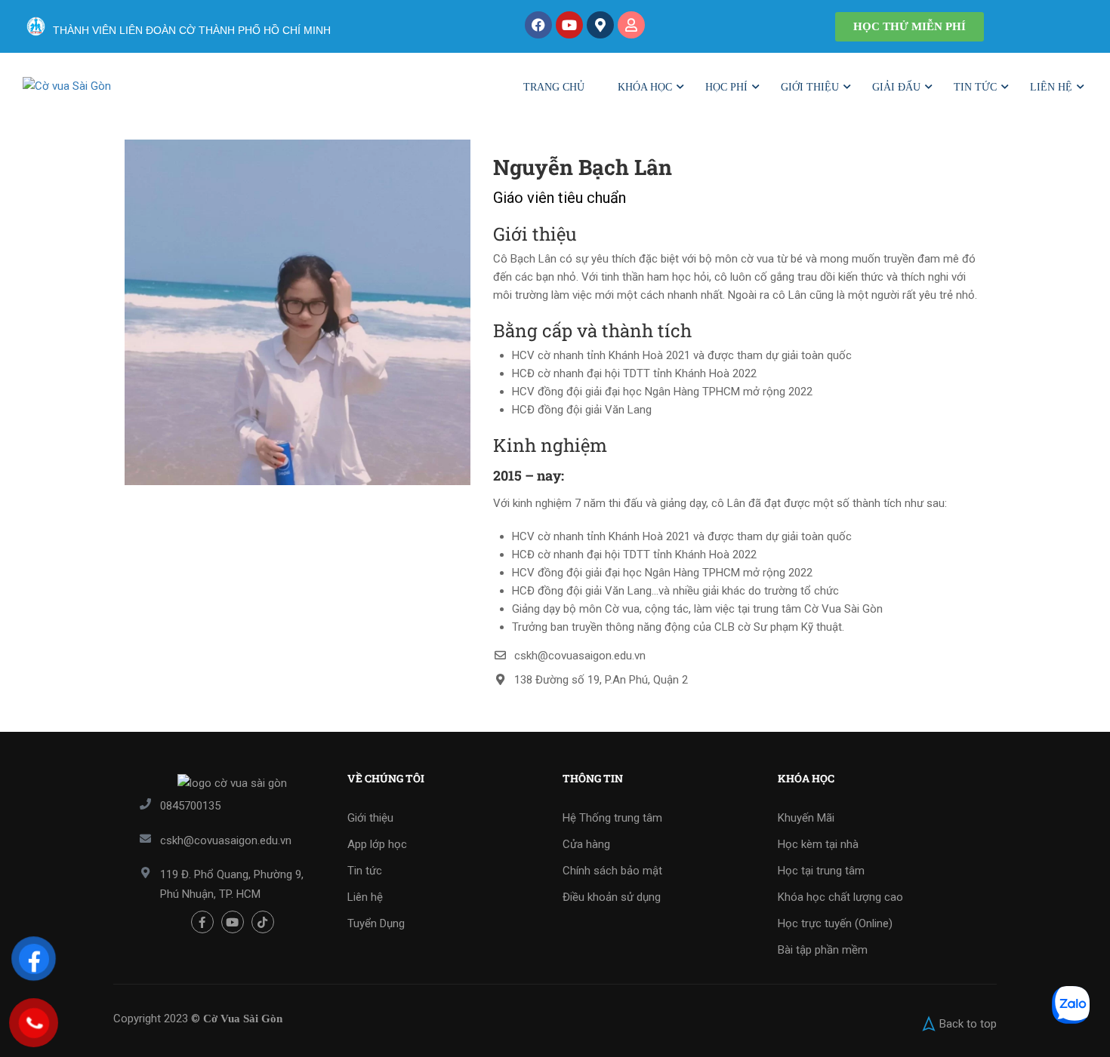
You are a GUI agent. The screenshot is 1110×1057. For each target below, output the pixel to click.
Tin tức (975, 87)
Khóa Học (645, 87)
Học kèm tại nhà (818, 844)
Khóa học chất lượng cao (840, 897)
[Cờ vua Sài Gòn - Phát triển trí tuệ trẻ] (117, 94)
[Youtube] (569, 24)
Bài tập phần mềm (823, 950)
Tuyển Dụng (376, 923)
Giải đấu (896, 87)
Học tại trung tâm (821, 870)
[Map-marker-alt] (600, 24)
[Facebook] (538, 24)
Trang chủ (553, 87)
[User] (631, 24)
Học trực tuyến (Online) (835, 923)
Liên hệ (1051, 87)
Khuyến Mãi (806, 818)
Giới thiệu (810, 87)
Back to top (968, 1024)
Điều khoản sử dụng (612, 897)
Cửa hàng (586, 844)
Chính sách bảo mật (612, 870)
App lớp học (377, 844)
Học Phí (726, 87)
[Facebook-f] (202, 922)
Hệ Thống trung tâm (612, 818)
